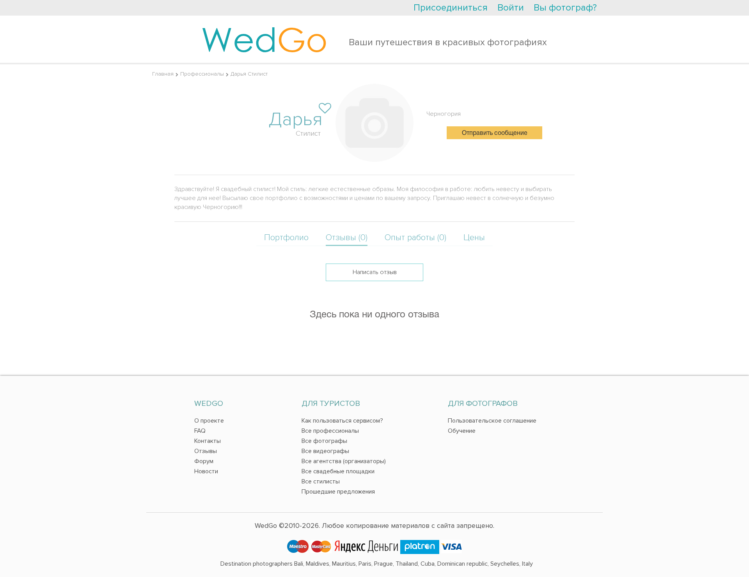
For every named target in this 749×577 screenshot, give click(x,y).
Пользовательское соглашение (492, 421)
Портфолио (286, 237)
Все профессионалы (330, 431)
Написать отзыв (375, 272)
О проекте (209, 421)
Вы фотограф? (565, 7)
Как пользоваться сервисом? (342, 421)
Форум (203, 461)
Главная (163, 74)
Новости (206, 471)
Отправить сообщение (494, 133)
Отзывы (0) (346, 237)
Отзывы (205, 451)
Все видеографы (325, 451)
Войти (510, 7)
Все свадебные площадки (338, 471)
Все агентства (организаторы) (344, 461)
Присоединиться (451, 7)
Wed (264, 39)
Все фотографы (324, 441)
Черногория (443, 114)
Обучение (462, 431)
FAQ (200, 431)
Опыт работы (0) (415, 237)
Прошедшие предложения (338, 492)
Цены (474, 237)
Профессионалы (202, 74)
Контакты (207, 441)
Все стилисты (321, 481)
